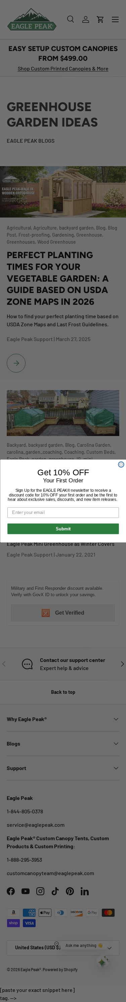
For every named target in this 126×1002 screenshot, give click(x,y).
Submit (63, 528)
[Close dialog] (121, 464)
